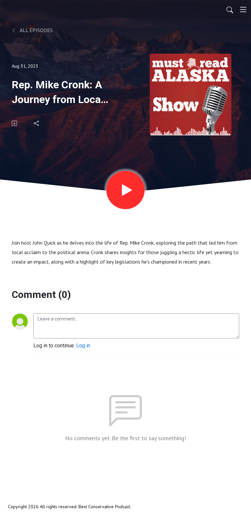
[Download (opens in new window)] (15, 123)
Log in (83, 345)
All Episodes (36, 30)
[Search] (230, 9)
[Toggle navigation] (243, 9)
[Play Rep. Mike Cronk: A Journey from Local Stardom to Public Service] (125, 190)
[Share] (37, 123)
